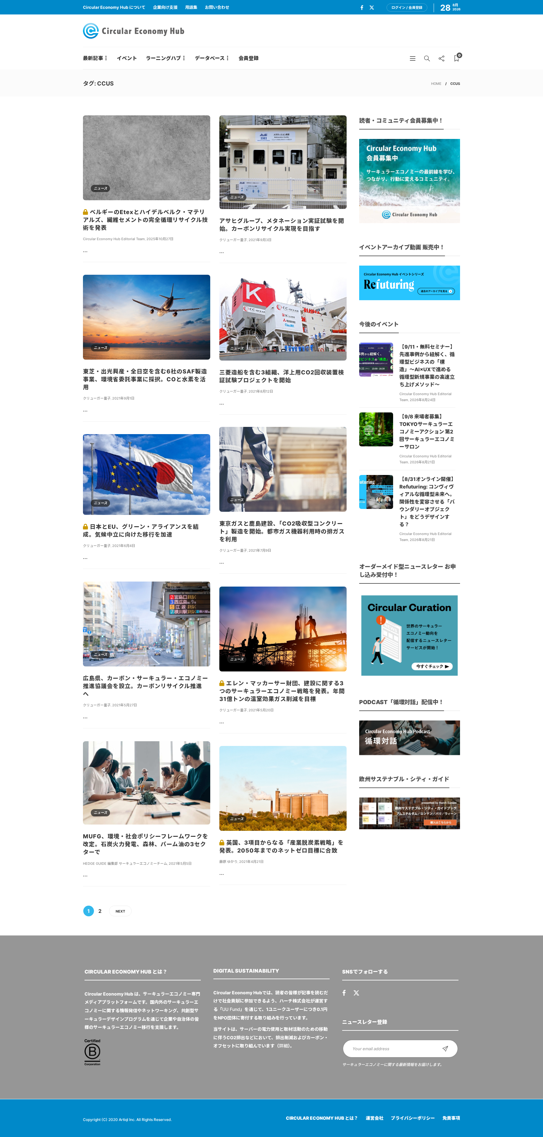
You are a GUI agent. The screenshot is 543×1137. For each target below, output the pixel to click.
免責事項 (451, 1118)
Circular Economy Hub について (114, 7)
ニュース (100, 188)
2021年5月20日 (261, 710)
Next (120, 911)
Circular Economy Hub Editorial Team (114, 239)
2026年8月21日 (422, 462)
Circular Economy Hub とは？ (322, 1118)
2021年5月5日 (180, 863)
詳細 (283, 1045)
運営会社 (374, 1118)
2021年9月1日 (123, 398)
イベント (127, 58)
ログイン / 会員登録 (407, 7)
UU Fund (231, 1009)
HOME (436, 83)
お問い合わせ (217, 7)
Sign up (445, 1049)
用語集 (191, 7)
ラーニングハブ (163, 58)
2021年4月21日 (251, 861)
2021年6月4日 (123, 546)
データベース (210, 58)
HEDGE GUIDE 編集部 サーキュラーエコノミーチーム (125, 863)
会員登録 (249, 58)
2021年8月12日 (261, 391)
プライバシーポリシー (413, 1118)
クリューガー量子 (233, 240)
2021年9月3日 (260, 240)
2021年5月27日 (124, 705)
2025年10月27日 (159, 239)
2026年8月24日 (423, 400)
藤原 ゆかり (228, 861)
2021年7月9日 (260, 550)
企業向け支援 (165, 7)
